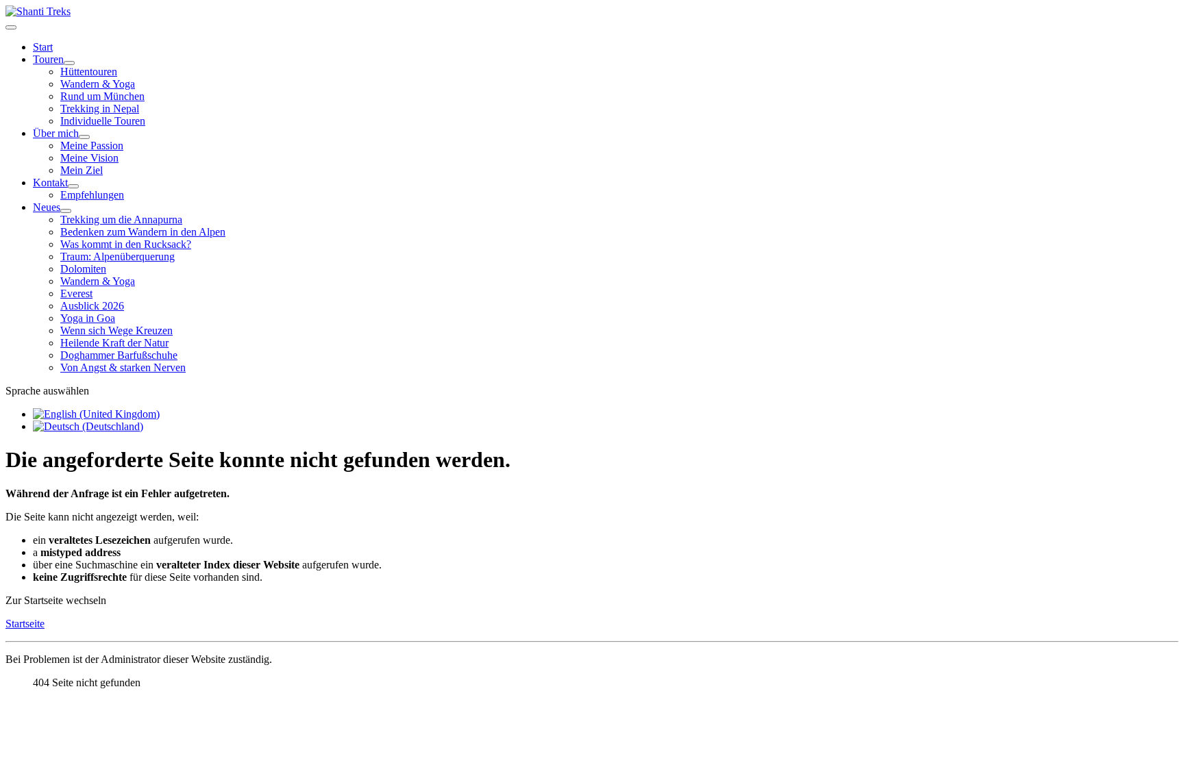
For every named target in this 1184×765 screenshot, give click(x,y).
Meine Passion (91, 145)
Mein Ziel (81, 170)
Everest (76, 293)
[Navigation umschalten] (10, 27)
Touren (48, 59)
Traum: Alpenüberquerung (117, 256)
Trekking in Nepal (99, 108)
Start (43, 47)
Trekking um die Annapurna (121, 219)
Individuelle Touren (102, 121)
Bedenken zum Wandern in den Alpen (142, 232)
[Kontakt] (73, 186)
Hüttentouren (88, 71)
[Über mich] (84, 137)
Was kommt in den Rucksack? (125, 244)
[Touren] (69, 63)
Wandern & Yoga (97, 84)
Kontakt (50, 182)
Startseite (25, 623)
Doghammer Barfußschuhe (118, 355)
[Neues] (65, 211)
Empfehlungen (92, 195)
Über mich (56, 133)
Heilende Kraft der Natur (114, 343)
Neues (46, 207)
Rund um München (102, 96)
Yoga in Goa (87, 318)
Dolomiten (83, 269)
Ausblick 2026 (92, 306)
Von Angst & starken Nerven (123, 367)
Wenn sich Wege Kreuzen (116, 330)
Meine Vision (89, 158)
